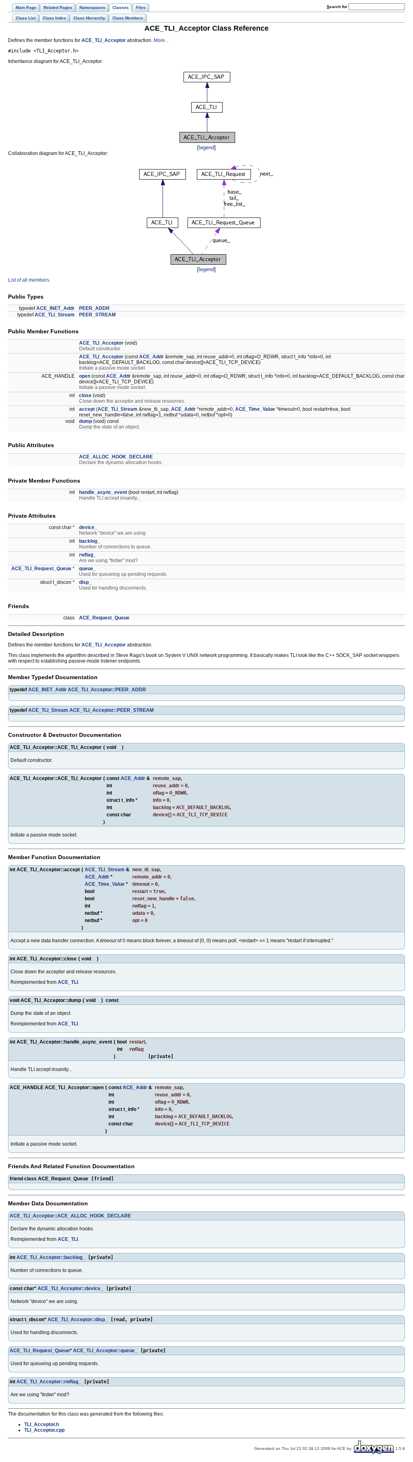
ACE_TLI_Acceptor (103, 40)
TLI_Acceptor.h (41, 1424)
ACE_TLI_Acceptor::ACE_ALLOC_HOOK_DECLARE (70, 1216)
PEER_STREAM (97, 315)
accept (87, 409)
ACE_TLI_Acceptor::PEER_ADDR (107, 689)
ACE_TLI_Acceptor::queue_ (105, 1350)
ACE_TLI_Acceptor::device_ (70, 1288)
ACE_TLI (68, 982)
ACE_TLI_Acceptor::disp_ (78, 1319)
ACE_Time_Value (255, 409)
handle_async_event (103, 492)
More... (161, 40)
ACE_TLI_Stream (55, 315)
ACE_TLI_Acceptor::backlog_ (51, 1257)
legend (206, 147)
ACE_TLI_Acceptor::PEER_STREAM (111, 710)
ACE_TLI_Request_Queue (41, 568)
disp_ (85, 582)
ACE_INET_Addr (55, 308)
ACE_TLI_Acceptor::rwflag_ (49, 1382)
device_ (88, 527)
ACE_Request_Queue (104, 618)
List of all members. (29, 280)
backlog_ (89, 541)
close (85, 395)
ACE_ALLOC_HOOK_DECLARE (116, 457)
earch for (337, 6)
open (84, 376)
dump (85, 421)
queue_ (87, 568)
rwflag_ (87, 555)
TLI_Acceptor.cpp (44, 1430)
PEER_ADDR (94, 308)
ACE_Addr (151, 357)
